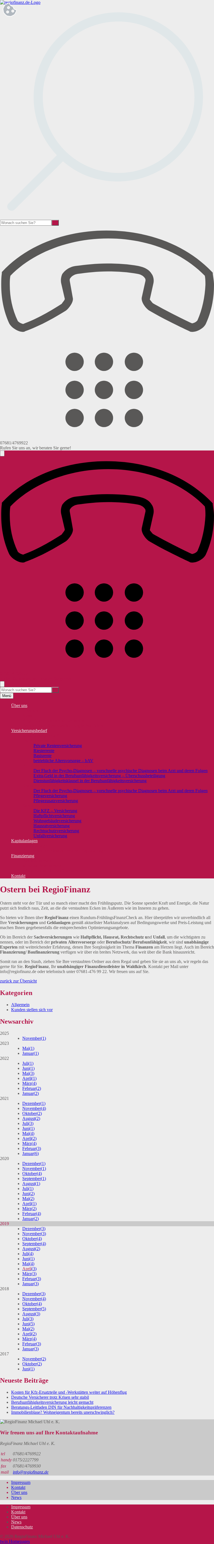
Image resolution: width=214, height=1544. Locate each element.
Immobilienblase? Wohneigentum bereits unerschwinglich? (63, 1412)
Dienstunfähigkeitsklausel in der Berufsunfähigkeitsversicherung (90, 780)
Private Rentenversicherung (57, 745)
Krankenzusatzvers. (39, 785)
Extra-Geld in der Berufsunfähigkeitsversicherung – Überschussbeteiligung (99, 775)
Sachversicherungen (40, 805)
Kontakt (18, 875)
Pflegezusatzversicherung (55, 800)
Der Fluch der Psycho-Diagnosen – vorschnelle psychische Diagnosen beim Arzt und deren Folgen (120, 770)
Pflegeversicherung (50, 795)
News (27, 715)
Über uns (19, 705)
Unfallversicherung (50, 835)
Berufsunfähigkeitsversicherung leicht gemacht (52, 1402)
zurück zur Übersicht (18, 981)
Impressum (20, 1482)
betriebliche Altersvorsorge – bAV (63, 760)
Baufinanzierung (37, 860)
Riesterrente (43, 750)
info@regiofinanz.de (30, 1472)
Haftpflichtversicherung (54, 815)
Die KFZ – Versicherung (55, 810)
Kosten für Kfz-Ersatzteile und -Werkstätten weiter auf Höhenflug (69, 1392)
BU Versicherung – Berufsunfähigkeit (55, 765)
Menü (6, 696)
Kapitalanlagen (24, 840)
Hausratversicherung (51, 825)
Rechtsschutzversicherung (56, 830)
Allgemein (20, 1004)
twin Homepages (15, 1541)
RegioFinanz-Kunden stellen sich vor (55, 720)
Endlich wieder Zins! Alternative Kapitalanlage (63, 850)
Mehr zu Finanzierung (41, 865)
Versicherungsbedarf (29, 730)
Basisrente (42, 755)
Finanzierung (22, 855)
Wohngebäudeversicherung (57, 820)
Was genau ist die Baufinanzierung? (53, 870)
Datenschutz (22, 1527)
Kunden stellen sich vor (32, 1009)
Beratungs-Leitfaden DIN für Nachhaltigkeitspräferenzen (61, 1407)
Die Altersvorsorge (38, 740)
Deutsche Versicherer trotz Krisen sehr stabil (50, 1397)
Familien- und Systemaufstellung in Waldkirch (63, 725)
